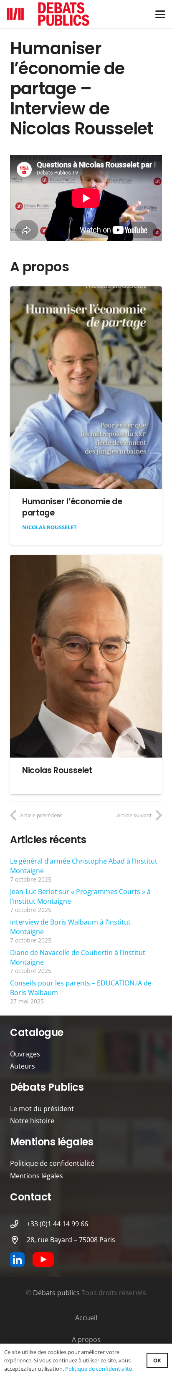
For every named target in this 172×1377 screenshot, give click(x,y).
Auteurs (22, 1066)
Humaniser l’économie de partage (72, 507)
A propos (86, 1339)
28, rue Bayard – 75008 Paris (71, 1239)
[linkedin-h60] (17, 1259)
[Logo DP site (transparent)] (48, 14)
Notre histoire (32, 1120)
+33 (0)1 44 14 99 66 (57, 1223)
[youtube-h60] (43, 1259)
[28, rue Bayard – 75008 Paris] (18, 1240)
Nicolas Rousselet (49, 527)
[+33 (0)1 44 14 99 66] (18, 1224)
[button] (160, 14)
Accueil (86, 1317)
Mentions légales (36, 1175)
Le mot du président (42, 1108)
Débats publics (56, 1292)
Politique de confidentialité (52, 1163)
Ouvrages (25, 1054)
